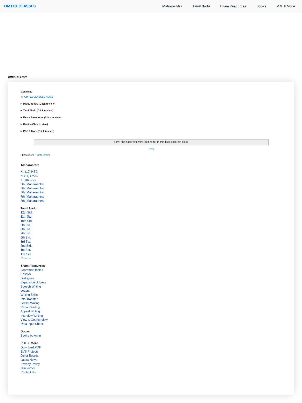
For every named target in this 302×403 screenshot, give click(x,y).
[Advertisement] (131, 41)
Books (261, 6)
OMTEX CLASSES (20, 6)
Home (151, 149)
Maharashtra (172, 6)
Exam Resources (233, 6)
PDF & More (286, 6)
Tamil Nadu (201, 6)
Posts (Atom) (43, 155)
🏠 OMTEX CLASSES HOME (37, 96)
